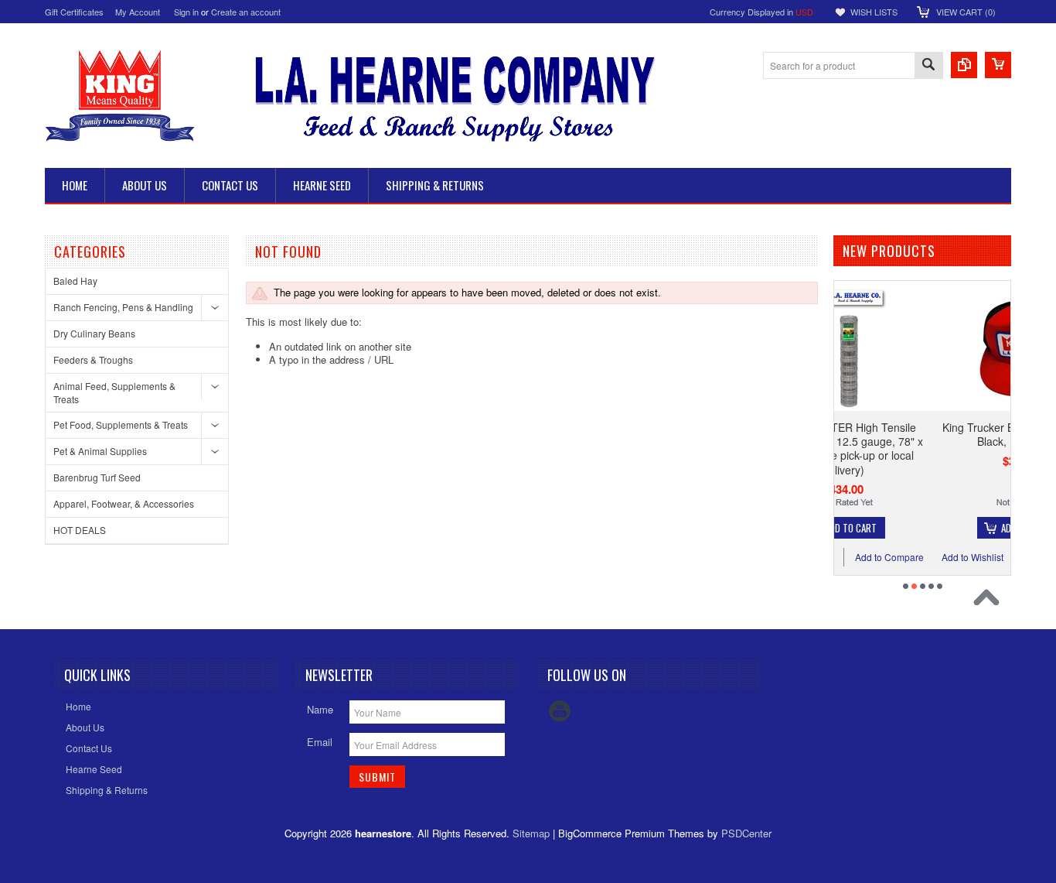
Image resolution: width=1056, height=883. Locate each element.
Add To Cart (956, 528)
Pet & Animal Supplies (100, 450)
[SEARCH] (928, 66)
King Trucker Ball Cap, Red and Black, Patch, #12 (948, 434)
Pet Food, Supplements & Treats (120, 424)
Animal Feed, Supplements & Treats (114, 392)
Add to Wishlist (901, 556)
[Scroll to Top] (990, 601)
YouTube (560, 711)
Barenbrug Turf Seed (97, 477)
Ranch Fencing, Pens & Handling (123, 306)
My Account (137, 11)
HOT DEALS (79, 529)
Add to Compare (994, 556)
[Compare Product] (964, 65)
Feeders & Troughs (93, 359)
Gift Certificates (74, 11)
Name (320, 709)
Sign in (186, 11)
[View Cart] (998, 65)
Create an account (246, 11)
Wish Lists (874, 11)
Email (319, 741)
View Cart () (966, 11)
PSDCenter (746, 833)
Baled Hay (75, 280)
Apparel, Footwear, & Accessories (123, 503)
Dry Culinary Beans (94, 333)
